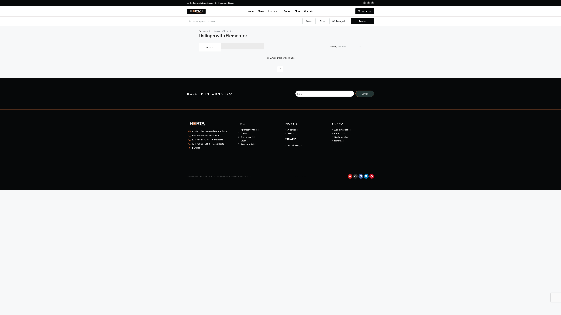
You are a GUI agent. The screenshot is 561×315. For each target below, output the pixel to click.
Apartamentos (249, 129)
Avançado (340, 21)
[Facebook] (361, 176)
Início (251, 11)
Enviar (365, 93)
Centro (338, 133)
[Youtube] (350, 176)
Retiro (337, 140)
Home (205, 31)
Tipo (322, 21)
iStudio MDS (300, 176)
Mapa (261, 11)
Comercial (246, 136)
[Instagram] (355, 176)
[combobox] (349, 46)
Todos (209, 47)
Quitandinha (341, 136)
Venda (291, 133)
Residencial (247, 144)
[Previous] (280, 69)
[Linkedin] (366, 176)
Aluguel (292, 129)
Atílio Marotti (341, 129)
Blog (297, 11)
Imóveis (272, 11)
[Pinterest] (371, 176)
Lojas (243, 140)
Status (308, 21)
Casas (244, 133)
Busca (362, 21)
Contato (308, 11)
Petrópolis (293, 145)
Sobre (287, 11)
